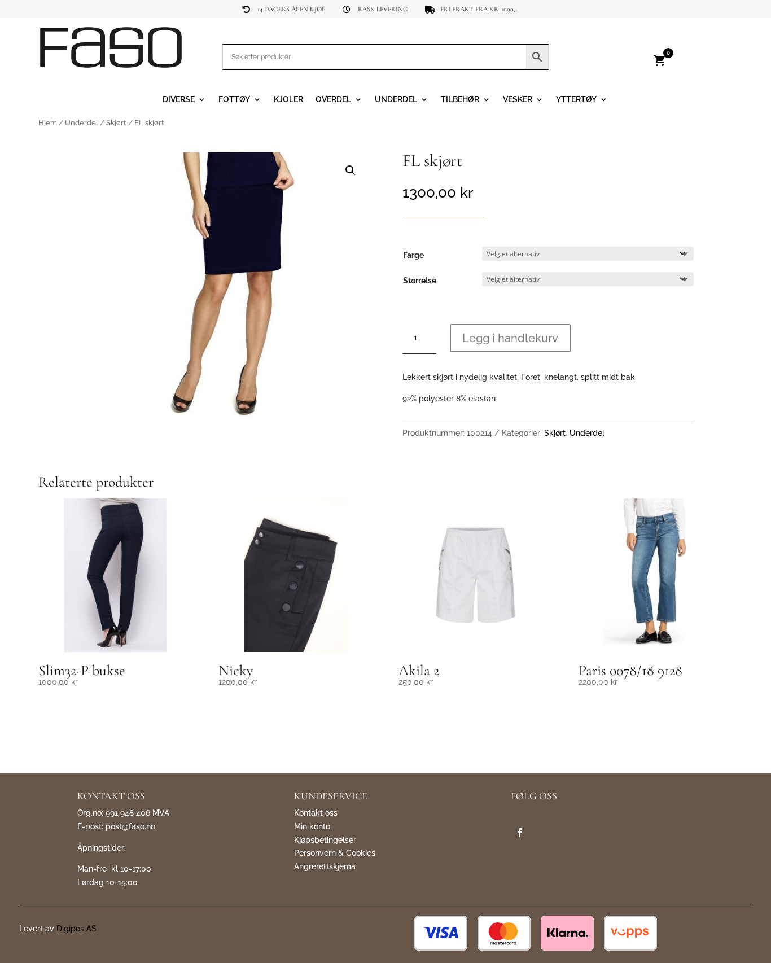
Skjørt (116, 123)
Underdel (396, 99)
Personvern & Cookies (334, 852)
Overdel (333, 99)
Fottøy (234, 99)
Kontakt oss (316, 812)
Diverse (179, 99)
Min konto (312, 826)
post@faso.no (130, 826)
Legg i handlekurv (510, 338)
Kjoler (288, 99)
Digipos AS (76, 928)
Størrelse (419, 280)
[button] (350, 170)
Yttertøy (576, 99)
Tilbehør (460, 99)
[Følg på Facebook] (520, 833)
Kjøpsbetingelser (325, 839)
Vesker (517, 99)
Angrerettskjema (325, 866)
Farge (413, 255)
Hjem (47, 123)
